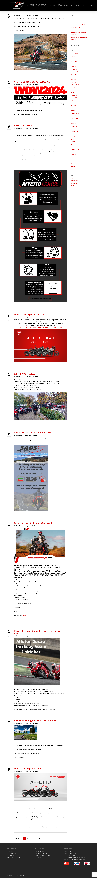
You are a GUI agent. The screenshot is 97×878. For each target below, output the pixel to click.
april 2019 (73, 121)
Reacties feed (74, 183)
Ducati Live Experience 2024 (29, 314)
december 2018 (74, 128)
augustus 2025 (74, 64)
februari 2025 (74, 66)
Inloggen (73, 178)
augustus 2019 (74, 118)
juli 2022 (73, 100)
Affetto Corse (17, 149)
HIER (46, 823)
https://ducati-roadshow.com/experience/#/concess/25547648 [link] (40, 327)
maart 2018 (73, 144)
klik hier (25, 615)
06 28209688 (17, 163)
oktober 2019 (74, 116)
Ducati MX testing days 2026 (78, 25)
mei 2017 (73, 152)
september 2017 (75, 149)
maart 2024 (73, 79)
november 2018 (74, 131)
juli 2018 (73, 136)
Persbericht (73, 166)
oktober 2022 (74, 97)
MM (23, 875)
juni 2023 (73, 90)
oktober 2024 (74, 74)
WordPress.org (74, 185)
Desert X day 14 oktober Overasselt (33, 523)
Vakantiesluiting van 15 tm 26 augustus (35, 720)
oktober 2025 (74, 61)
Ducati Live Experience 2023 (29, 768)
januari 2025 (74, 69)
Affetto (72, 164)
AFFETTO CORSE (23, 125)
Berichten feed (74, 180)
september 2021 (75, 110)
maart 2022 (73, 105)
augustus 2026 (74, 53)
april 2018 (73, 141)
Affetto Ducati (19, 15)
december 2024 (74, 72)
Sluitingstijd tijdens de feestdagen (79, 30)
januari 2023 (74, 95)
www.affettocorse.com (19, 165)
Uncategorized (27, 15)
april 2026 (73, 56)
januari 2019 (74, 126)
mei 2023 (73, 92)
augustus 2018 (74, 134)
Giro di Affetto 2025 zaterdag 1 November (78, 33)
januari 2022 (74, 108)
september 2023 (75, 84)
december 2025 (74, 59)
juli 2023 (73, 87)
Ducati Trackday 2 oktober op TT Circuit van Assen (38, 632)
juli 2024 (73, 77)
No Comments (35, 15)
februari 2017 (74, 154)
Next (40, 838)
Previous (17, 838)
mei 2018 (73, 139)
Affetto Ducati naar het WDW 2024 (33, 81)
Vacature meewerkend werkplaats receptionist (79, 38)
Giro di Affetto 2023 (25, 373)
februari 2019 (74, 123)
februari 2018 (74, 147)
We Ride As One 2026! (76, 27)
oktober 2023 (74, 82)
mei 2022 (73, 103)
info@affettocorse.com (19, 167)
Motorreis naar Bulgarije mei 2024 (32, 432)
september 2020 (75, 113)
